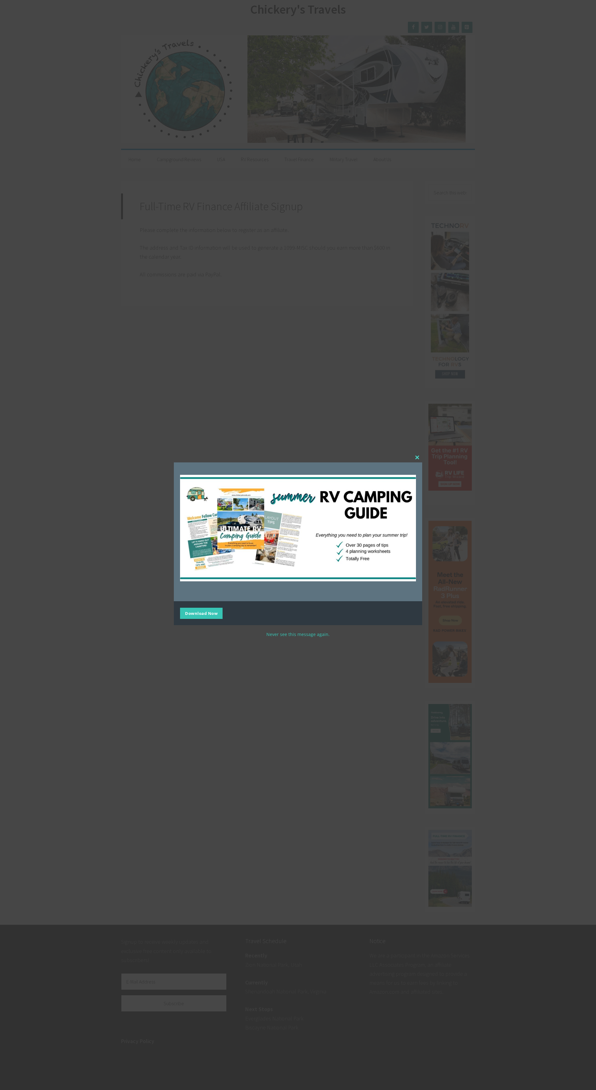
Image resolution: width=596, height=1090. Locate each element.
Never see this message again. (298, 634)
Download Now (201, 613)
